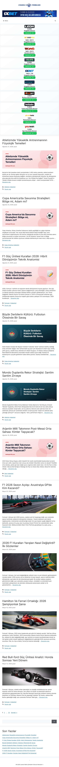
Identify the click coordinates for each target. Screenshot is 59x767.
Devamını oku (6, 182)
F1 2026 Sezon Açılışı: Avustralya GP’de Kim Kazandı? (18, 750)
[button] (55, 21)
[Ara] (54, 721)
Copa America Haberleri (11, 245)
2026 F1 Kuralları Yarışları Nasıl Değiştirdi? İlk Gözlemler (19, 753)
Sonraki (14, 712)
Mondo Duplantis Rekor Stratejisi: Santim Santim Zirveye (19, 745)
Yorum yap (7, 189)
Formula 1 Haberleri (10, 303)
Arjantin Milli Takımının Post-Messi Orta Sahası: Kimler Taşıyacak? (26, 430)
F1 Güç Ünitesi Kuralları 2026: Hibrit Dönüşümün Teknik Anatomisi (24, 258)
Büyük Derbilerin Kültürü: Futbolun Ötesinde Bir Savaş (23, 316)
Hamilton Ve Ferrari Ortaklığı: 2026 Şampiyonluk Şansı (24, 602)
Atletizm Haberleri (9, 187)
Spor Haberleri (8, 473)
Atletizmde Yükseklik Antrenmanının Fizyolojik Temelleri (24, 141)
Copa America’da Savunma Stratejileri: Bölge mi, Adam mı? (26, 200)
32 (9, 712)
